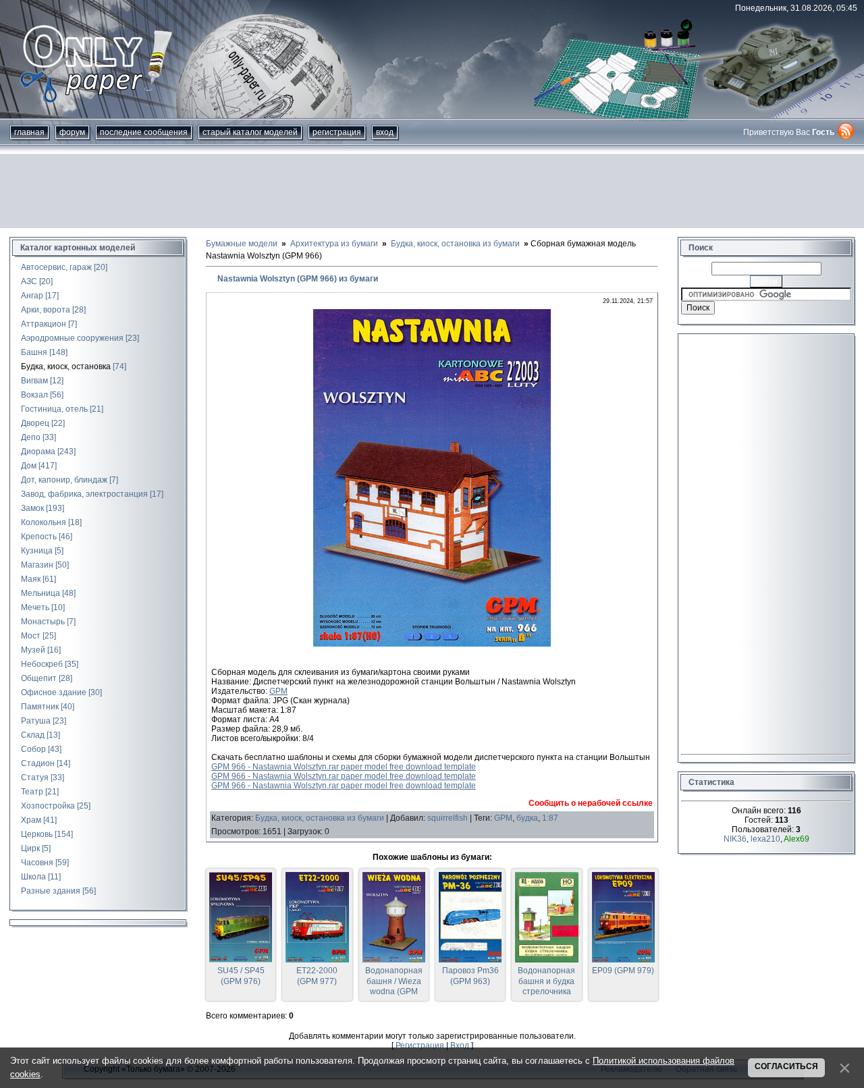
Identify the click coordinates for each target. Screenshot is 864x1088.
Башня (34, 352)
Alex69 (796, 839)
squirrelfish (447, 818)
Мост (30, 636)
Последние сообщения (144, 132)
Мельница (40, 593)
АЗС (29, 281)
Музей (33, 650)
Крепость (39, 536)
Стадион (38, 763)
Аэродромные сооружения (72, 338)
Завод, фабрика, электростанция (84, 494)
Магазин (37, 565)
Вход (385, 132)
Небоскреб (42, 664)
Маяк (30, 579)
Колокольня (43, 522)
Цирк (30, 848)
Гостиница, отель (54, 409)
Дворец (35, 423)
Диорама (38, 451)
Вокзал (34, 395)
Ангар (32, 295)
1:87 (550, 818)
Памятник (40, 706)
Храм (31, 820)
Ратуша (36, 721)
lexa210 (765, 839)
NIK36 (735, 839)
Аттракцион (43, 324)
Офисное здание (53, 692)
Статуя (35, 777)
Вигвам (34, 380)
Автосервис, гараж (56, 267)
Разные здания (50, 891)
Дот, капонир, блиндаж (64, 480)
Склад (33, 735)
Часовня (37, 862)
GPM (278, 691)
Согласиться (786, 1066)
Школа (33, 876)
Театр (32, 791)
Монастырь (43, 621)
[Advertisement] (432, 191)
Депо (30, 437)
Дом (28, 465)
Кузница (37, 550)
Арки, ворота (45, 310)
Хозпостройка (48, 806)
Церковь (37, 834)
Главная (29, 132)
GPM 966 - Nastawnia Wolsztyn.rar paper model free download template (343, 766)
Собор (33, 749)
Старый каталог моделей (250, 132)
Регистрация (337, 132)
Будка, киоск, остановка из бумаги (319, 818)
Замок (32, 508)
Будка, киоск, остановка (66, 366)
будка (527, 818)
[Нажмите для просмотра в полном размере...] (432, 644)
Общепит (39, 678)
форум (72, 132)
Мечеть (35, 607)
